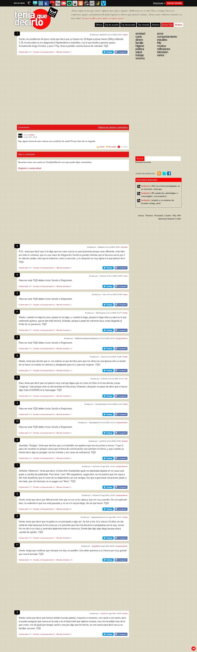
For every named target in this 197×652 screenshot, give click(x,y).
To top (193, 648)
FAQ (174, 216)
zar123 (103, 613)
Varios (125, 294)
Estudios (124, 247)
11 (17, 544)
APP (179, 216)
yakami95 (95, 546)
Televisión (162, 52)
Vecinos (140, 58)
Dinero (139, 39)
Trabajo (139, 55)
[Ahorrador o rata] (97, 3)
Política (139, 49)
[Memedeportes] (40, 3)
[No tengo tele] (86, 3)
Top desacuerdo (128, 25)
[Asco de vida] (29, 3)
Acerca (141, 216)
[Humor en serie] (74, 3)
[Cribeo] (69, 3)
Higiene (139, 46)
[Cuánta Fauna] (80, 3)
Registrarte (66, 280)
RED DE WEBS (19, 3)
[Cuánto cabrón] (57, 3)
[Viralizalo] (103, 3)
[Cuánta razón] (35, 3)
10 (17, 421)
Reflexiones (163, 49)
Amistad (124, 441)
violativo (32, 135)
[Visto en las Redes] (46, 3)
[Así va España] (52, 3)
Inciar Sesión (51, 280)
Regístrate (158, 3)
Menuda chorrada (62, 52)
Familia (125, 313)
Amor (160, 33)
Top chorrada (143, 25)
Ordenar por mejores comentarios (113, 127)
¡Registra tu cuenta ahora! (29, 168)
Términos (149, 216)
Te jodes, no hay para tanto (43, 52)
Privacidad (158, 216)
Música (161, 46)
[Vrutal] (63, 3)
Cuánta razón (23, 52)
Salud (125, 35)
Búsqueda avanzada (143, 162)
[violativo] (20, 136)
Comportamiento (121, 338)
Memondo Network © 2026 (169, 219)
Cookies (167, 216)
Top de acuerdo (112, 25)
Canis (125, 276)
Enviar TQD (167, 25)
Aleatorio (156, 25)
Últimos (99, 25)
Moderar (178, 25)
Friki (126, 379)
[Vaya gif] (92, 3)
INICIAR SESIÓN (174, 3)
